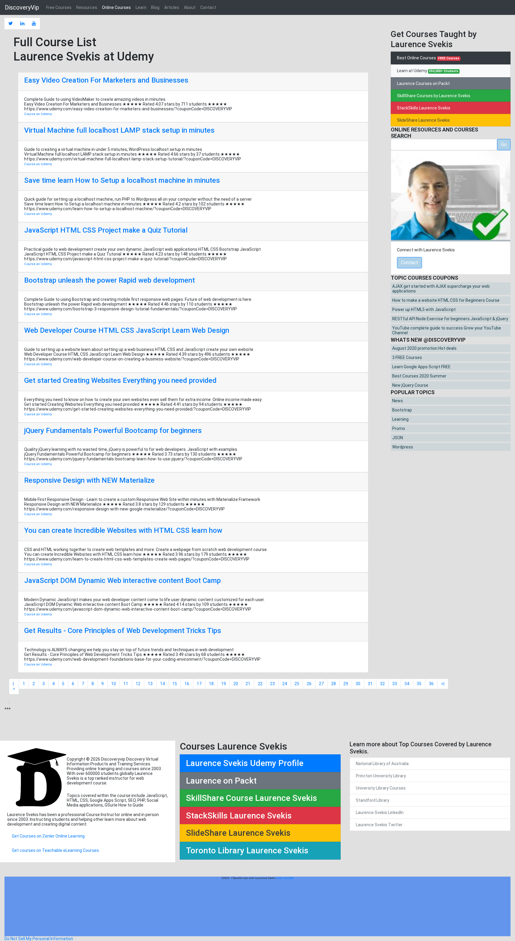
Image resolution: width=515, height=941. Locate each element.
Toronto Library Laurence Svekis (247, 850)
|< (14, 686)
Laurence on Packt (221, 781)
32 (382, 683)
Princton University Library (381, 775)
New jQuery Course (410, 385)
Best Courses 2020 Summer (419, 376)
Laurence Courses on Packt (423, 83)
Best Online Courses (428, 57)
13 (150, 683)
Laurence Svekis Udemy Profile (244, 763)
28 (333, 683)
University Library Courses (381, 788)
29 (345, 683)
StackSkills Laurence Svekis (423, 108)
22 (260, 683)
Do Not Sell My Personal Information (38, 938)
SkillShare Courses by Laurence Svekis (433, 95)
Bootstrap (402, 410)
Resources (86, 7)
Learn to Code (285, 878)
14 (162, 683)
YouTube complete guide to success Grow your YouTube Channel (446, 330)
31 (370, 683)
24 (284, 683)
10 (113, 683)
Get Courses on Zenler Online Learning (48, 836)
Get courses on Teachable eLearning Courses (55, 850)
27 (321, 683)
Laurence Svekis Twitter (379, 824)
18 (211, 683)
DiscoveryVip (22, 7)
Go (504, 144)
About (190, 7)
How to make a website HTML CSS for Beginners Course (446, 300)
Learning (400, 419)
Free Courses (59, 7)
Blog (155, 7)
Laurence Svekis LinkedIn (380, 812)
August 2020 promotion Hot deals (424, 348)
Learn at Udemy (427, 70)
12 (138, 683)
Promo (398, 428)
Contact (208, 7)
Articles (171, 7)
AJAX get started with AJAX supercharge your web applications (441, 288)
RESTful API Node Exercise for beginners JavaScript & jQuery (450, 318)
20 (235, 683)
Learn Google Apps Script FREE (421, 366)
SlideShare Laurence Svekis (423, 120)
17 (199, 683)
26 (309, 683)
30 (358, 683)
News (397, 400)
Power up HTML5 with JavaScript (424, 309)
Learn (141, 7)
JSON (397, 437)
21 (248, 683)
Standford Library (372, 800)
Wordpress (402, 447)
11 (125, 683)
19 (223, 683)
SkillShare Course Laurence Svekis (251, 798)
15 (174, 683)
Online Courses (116, 7)
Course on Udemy (38, 114)
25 (296, 683)
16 (186, 683)
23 (272, 683)
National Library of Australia (382, 763)
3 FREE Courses (407, 357)
